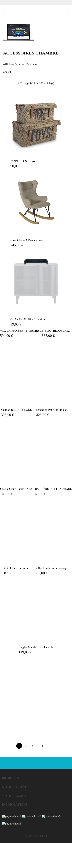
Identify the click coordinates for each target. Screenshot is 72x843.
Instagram (13, 763)
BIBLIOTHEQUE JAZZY (57, 330)
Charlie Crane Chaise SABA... (17, 489)
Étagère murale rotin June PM (36, 647)
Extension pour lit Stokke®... (53, 409)
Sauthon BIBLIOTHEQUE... (17, 409)
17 (43, 745)
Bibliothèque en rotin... (16, 568)
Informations (15, 804)
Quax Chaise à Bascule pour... (27, 240)
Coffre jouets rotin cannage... (52, 568)
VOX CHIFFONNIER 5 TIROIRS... (21, 330)
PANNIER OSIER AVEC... (26, 161)
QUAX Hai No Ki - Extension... (28, 319)
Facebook (4, 763)
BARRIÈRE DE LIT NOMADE (53, 489)
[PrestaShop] (18, 32)
